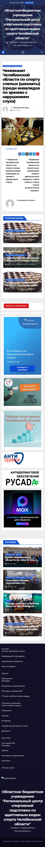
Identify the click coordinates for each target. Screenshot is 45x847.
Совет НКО (6, 738)
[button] (42, 52)
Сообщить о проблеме (22, 368)
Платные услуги (8, 768)
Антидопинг (6, 721)
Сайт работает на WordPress (11, 841)
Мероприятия (10, 554)
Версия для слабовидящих (16, 306)
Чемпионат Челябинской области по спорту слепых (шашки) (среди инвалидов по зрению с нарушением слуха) (13, 170)
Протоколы (6, 761)
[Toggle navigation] (23, 52)
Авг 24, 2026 (11, 587)
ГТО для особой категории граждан (16, 696)
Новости (18, 554)
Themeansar (39, 841)
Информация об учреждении (13, 656)
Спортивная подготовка (11, 703)
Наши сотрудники (8, 666)
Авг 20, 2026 (11, 633)
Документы (6, 731)
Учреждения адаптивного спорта (15, 726)
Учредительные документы (12, 661)
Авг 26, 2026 (11, 563)
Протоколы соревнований (12, 691)
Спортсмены (7, 710)
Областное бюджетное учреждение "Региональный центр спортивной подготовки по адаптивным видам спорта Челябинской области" (22, 24)
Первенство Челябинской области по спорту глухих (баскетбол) (22, 260)
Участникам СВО (8, 743)
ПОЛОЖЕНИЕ (11, 149)
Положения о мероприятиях (13, 756)
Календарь (6, 681)
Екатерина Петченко (21, 108)
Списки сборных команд (11, 705)
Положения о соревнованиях (12, 66)
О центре (5, 649)
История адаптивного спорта (13, 651)
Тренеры (5, 716)
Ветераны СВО (10, 577)
